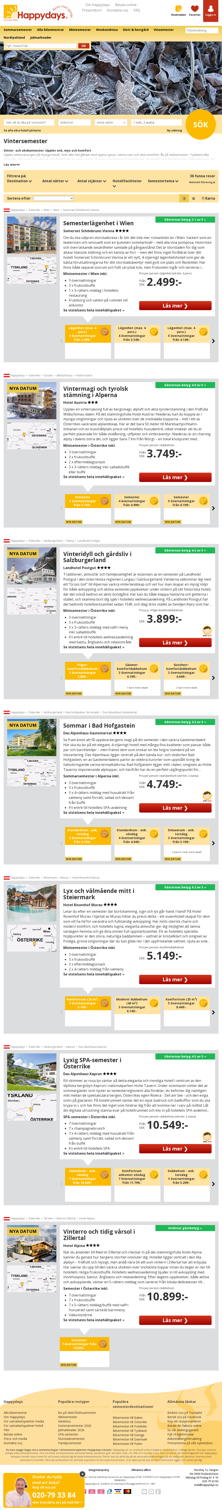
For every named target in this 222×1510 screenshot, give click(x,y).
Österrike (34, 210)
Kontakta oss (117, 10)
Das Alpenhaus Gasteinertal (120, 712)
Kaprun (70, 1047)
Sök (200, 124)
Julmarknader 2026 (71, 1430)
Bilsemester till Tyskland (130, 1431)
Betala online (126, 4)
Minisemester (67, 1417)
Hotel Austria (84, 375)
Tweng (70, 541)
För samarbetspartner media (24, 1421)
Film (7, 1430)
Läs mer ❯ (175, 305)
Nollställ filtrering (201, 182)
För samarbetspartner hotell (23, 1426)
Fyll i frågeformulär (180, 1434)
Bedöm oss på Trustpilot (184, 1413)
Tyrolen (48, 375)
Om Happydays (97, 4)
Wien (47, 210)
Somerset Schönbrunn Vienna (81, 210)
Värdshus (64, 1421)
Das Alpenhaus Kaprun (92, 1047)
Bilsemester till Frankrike (130, 1426)
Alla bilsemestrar (15, 1413)
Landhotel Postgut (89, 541)
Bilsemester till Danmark (130, 1439)
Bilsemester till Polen (127, 1444)
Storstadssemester (71, 1439)
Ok (84, 46)
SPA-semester (68, 1434)
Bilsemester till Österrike (130, 1422)
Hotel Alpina (87, 1218)
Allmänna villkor (141, 1470)
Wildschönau (64, 375)
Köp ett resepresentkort (184, 1421)
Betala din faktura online (184, 1426)
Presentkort (92, 10)
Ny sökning (174, 130)
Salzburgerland (53, 541)
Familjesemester (70, 1443)
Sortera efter (19, 198)
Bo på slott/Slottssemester (77, 1413)
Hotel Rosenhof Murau (86, 877)
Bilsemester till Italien (128, 1418)
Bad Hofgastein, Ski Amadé (82, 712)
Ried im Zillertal (66, 1218)
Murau (64, 877)
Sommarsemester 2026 (74, 1426)
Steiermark (50, 877)
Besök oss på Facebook (184, 1417)
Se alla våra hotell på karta (22, 130)
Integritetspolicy (99, 1470)
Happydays (18, 210)
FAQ (137, 10)
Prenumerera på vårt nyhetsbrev (190, 1443)
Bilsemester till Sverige (128, 1435)
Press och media (15, 1439)
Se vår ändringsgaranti (183, 1430)
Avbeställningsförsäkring (184, 1439)
